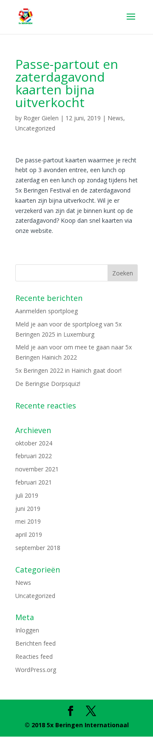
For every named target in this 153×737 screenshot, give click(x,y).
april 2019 (28, 534)
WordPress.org (35, 670)
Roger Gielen (41, 118)
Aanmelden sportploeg (46, 311)
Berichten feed (35, 643)
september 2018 (37, 548)
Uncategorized (35, 128)
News (115, 118)
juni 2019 (27, 509)
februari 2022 (33, 456)
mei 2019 (28, 521)
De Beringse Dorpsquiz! (47, 384)
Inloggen (27, 630)
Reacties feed (34, 656)
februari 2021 (33, 482)
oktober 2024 (33, 443)
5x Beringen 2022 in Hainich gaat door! (68, 370)
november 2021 (37, 469)
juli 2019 (26, 495)
